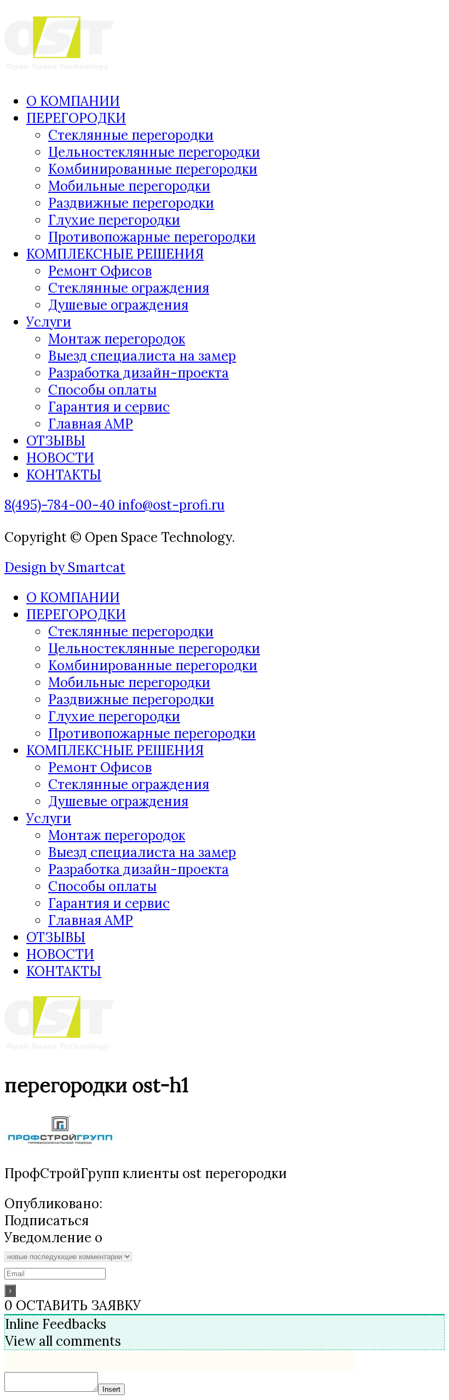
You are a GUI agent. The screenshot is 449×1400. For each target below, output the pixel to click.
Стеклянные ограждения (128, 287)
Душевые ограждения (118, 304)
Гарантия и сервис (109, 406)
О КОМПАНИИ (73, 101)
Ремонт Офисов (100, 270)
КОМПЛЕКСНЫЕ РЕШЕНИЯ (115, 253)
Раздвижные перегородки (131, 203)
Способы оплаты (102, 389)
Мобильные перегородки (129, 186)
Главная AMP (90, 423)
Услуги (48, 321)
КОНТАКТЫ (63, 474)
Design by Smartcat (64, 567)
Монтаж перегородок (116, 338)
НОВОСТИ (60, 457)
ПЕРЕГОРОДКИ (76, 118)
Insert (111, 1389)
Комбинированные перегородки (152, 169)
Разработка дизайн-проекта (138, 372)
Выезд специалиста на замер (142, 355)
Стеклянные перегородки (131, 135)
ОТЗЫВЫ (55, 440)
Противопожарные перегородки (152, 236)
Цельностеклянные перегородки (154, 152)
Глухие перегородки (114, 220)
